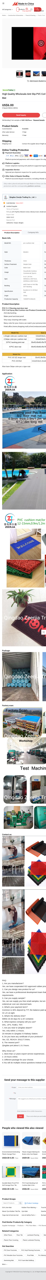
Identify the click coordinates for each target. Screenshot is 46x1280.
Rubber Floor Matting (29, 1207)
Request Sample (39, 120)
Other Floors (8, 1235)
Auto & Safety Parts (28, 1215)
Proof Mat (30, 1255)
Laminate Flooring (33, 1235)
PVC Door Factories (10, 1250)
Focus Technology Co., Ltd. (27, 1272)
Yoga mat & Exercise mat (10, 1215)
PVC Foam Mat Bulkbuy (26, 1260)
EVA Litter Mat (7, 1207)
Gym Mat (25, 1211)
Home (4, 15)
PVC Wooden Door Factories (13, 1255)
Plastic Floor (41, 15)
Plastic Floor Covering (11, 1240)
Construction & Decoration (15, 15)
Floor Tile (20, 1235)
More (4, 1264)
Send (20, 1116)
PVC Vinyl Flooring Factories (30, 1250)
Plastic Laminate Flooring (31, 1240)
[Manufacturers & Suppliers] (23, 4)
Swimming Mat (9, 1260)
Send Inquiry (21, 115)
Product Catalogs (32, 1203)
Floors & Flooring (30, 15)
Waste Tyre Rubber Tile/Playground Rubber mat (12, 1211)
